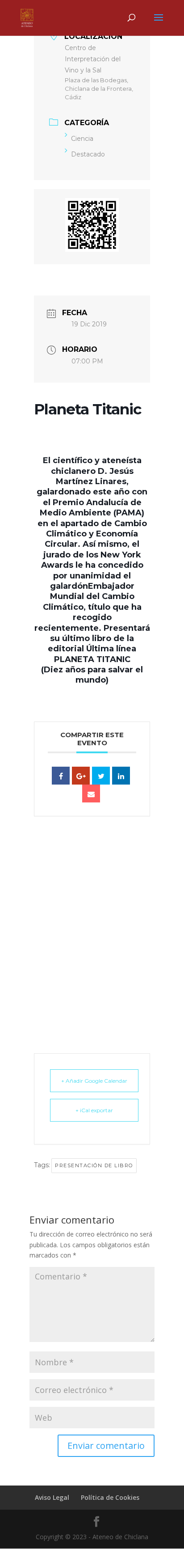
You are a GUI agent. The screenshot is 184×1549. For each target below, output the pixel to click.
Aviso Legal (52, 1497)
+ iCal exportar (94, 1110)
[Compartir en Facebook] (61, 776)
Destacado (88, 154)
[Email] (91, 793)
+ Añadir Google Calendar (94, 1080)
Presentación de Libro (94, 1165)
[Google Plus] (81, 776)
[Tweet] (101, 776)
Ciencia (82, 139)
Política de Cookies (110, 1497)
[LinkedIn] (121, 776)
